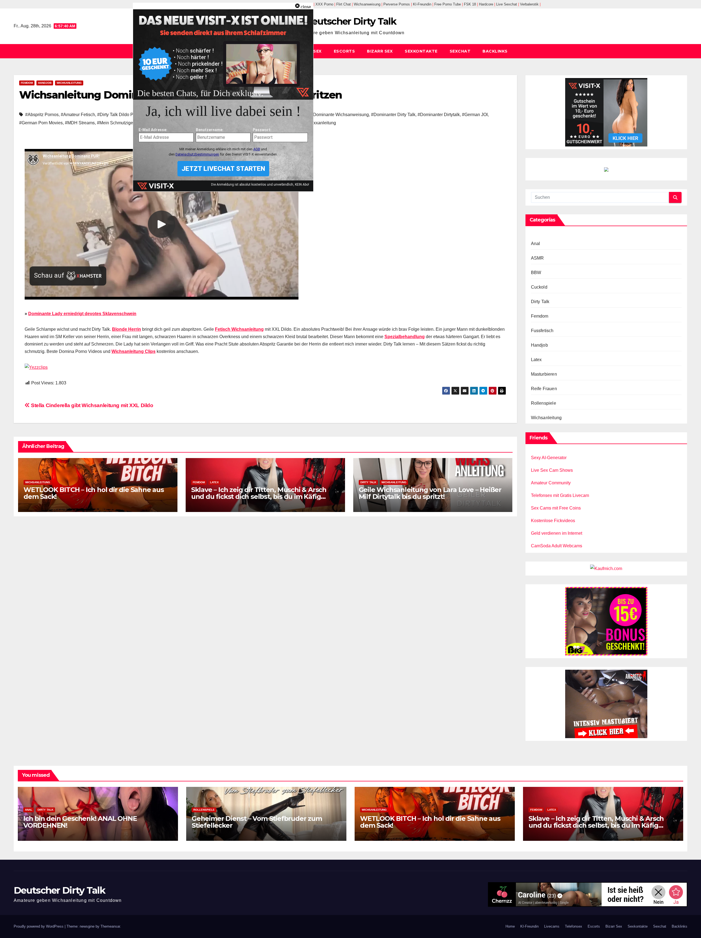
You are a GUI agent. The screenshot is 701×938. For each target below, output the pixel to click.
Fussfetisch (542, 330)
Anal (535, 243)
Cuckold (539, 287)
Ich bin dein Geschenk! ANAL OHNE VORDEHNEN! (80, 822)
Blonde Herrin (126, 329)
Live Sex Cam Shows (552, 470)
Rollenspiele (543, 403)
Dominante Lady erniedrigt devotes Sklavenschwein (82, 313)
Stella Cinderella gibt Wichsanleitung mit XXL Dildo (91, 405)
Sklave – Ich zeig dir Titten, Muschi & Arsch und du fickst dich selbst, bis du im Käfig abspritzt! (258, 496)
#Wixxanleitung (321, 122)
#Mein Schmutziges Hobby (123, 122)
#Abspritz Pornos (42, 114)
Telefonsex (573, 926)
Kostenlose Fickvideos (553, 520)
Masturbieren (544, 374)
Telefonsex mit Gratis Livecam (560, 495)
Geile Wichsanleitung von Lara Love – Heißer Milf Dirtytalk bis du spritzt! (430, 493)
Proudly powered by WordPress (39, 926)
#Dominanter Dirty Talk (393, 114)
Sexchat (460, 51)
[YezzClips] (36, 367)
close (306, 7)
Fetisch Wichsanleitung (239, 329)
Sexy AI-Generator (549, 457)
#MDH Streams (80, 122)
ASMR (537, 258)
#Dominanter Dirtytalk (439, 114)
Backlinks (495, 51)
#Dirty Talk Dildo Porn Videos (125, 114)
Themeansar (110, 926)
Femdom (27, 82)
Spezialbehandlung (404, 336)
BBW (536, 272)
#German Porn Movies (41, 122)
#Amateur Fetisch (78, 114)
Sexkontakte (421, 51)
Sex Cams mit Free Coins (556, 508)
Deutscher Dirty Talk (350, 21)
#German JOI (475, 114)
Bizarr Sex (380, 51)
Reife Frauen (544, 388)
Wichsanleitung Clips (133, 351)
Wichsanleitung (69, 82)
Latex (214, 482)
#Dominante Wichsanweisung (340, 114)
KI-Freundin (529, 926)
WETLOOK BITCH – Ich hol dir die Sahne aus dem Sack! (94, 493)
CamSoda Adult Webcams (556, 545)
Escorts (344, 51)
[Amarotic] (606, 703)
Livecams (551, 926)
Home (510, 926)
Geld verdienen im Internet (556, 533)
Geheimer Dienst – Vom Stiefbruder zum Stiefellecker (257, 822)
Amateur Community (551, 482)
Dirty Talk (368, 482)
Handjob (44, 82)
